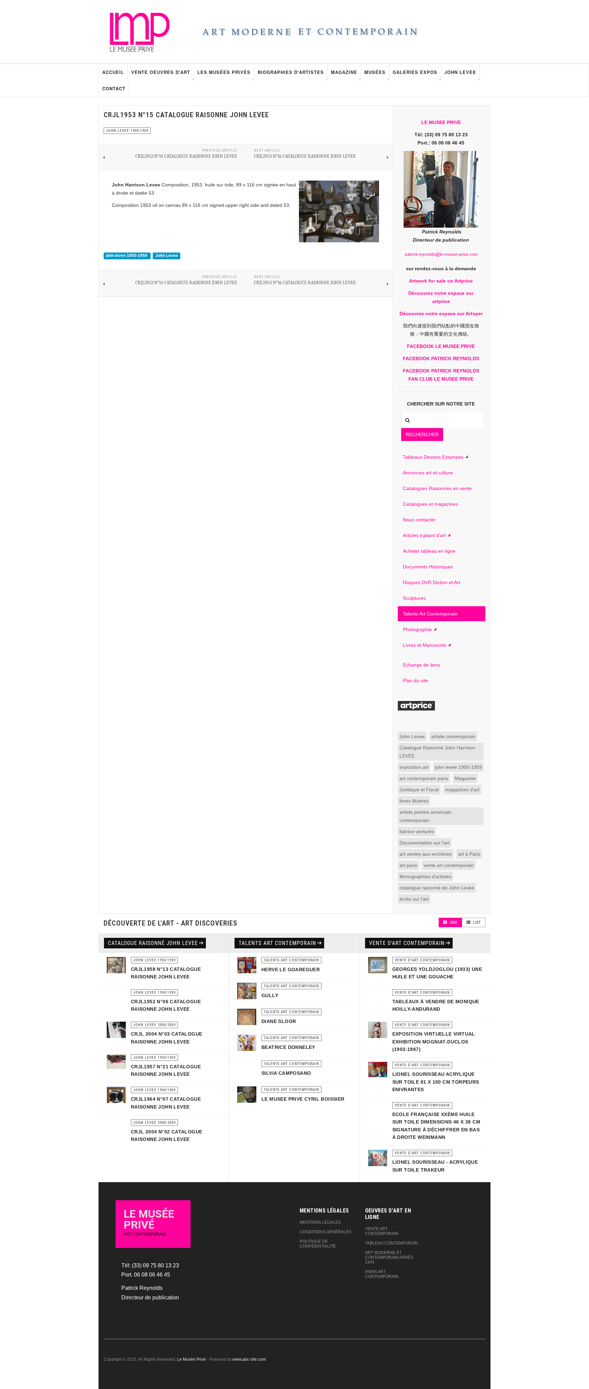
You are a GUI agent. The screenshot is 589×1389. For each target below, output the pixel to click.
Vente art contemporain (381, 1231)
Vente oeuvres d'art (160, 72)
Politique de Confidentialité (318, 1244)
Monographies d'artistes (425, 876)
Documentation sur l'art (424, 842)
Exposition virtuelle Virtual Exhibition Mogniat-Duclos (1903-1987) (433, 1041)
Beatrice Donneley (288, 1047)
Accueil (113, 72)
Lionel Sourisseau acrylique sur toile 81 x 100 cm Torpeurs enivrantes (435, 1081)
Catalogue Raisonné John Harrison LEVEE (437, 752)
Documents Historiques (428, 566)
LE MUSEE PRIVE (441, 122)
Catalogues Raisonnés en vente (437, 488)
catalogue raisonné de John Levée (436, 887)
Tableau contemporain (391, 1243)
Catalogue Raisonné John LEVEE (153, 943)
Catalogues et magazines (430, 504)
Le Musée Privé (191, 1359)
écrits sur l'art (413, 899)
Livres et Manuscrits (424, 645)
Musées (375, 72)
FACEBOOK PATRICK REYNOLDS (441, 358)
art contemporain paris (423, 778)
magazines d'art (462, 789)
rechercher (422, 434)
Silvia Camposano (286, 1073)
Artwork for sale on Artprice (441, 281)
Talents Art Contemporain (430, 613)
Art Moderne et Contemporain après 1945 (389, 1257)
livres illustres (413, 801)
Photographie (417, 629)
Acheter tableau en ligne (429, 551)
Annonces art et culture (428, 472)
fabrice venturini (416, 831)
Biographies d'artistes (291, 72)
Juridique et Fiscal (419, 789)
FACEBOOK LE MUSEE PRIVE (441, 346)
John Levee (460, 72)
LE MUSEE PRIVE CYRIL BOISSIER (303, 1099)
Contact (113, 88)
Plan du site (415, 680)
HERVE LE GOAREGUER (290, 969)
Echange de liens (421, 665)
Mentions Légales (320, 1222)
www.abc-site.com (249, 1359)
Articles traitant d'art (424, 535)
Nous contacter (419, 519)
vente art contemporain (449, 865)
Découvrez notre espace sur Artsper (441, 313)
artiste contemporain (453, 736)
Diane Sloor (278, 1021)
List (476, 922)
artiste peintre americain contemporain (425, 816)
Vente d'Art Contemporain (406, 943)
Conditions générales (325, 1232)
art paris (408, 865)
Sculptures (414, 598)
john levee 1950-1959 (127, 255)
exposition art (413, 767)
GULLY (269, 995)
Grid (453, 922)
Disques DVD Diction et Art (431, 582)
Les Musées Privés (224, 72)
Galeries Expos (415, 72)
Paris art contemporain (381, 1274)
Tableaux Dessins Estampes (433, 457)
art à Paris (469, 854)
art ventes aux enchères (425, 854)
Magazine (344, 72)
